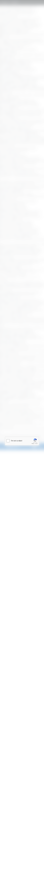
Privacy (33, 443)
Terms (36, 443)
